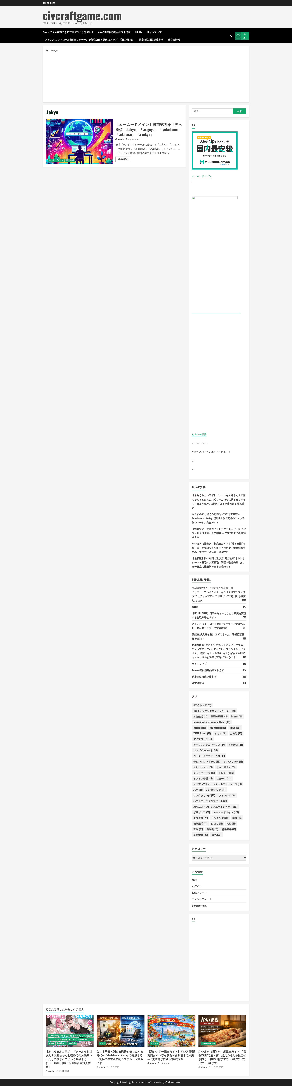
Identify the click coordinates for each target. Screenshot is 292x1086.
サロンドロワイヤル (206, 761)
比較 (231, 823)
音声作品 (72, 1043)
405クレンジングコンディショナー (214, 711)
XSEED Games (202, 733)
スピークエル (203, 767)
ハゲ (198, 789)
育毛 (198, 829)
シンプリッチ (233, 761)
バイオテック (215, 789)
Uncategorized (208, 1043)
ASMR (51, 1043)
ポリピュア (201, 812)
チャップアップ (204, 773)
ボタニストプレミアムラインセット (215, 806)
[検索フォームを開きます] (231, 36)
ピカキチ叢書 (199, 434)
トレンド (226, 773)
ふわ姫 (236, 733)
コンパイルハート (205, 750)
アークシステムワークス (209, 744)
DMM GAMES (219, 716)
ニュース (223, 778)
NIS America (218, 727)
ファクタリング (204, 795)
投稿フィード (199, 892)
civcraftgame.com (82, 15)
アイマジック (202, 739)
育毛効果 (229, 829)
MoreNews (174, 1082)
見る (244, 36)
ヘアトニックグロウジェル (210, 801)
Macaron (199, 727)
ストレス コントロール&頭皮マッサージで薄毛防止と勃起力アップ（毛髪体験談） (89, 39)
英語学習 (200, 835)
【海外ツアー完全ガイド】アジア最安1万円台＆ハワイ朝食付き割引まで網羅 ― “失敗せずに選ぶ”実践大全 (219, 533)
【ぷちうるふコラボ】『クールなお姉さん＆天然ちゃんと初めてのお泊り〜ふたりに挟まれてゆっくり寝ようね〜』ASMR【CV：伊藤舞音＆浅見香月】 (69, 1059)
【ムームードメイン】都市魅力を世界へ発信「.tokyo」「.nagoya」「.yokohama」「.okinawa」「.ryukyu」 (79, 141)
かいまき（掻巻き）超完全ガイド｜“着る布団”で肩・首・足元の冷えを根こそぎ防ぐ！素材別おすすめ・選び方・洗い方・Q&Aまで (218, 547)
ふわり (220, 733)
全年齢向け (61, 1043)
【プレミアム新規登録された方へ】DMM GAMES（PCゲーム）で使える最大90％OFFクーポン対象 (90, 1039)
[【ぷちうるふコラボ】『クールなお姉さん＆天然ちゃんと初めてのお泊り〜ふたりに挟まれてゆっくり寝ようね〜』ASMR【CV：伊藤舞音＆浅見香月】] (70, 1031)
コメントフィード (201, 899)
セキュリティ (225, 767)
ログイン (197, 886)
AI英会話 (200, 716)
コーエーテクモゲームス (209, 756)
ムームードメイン (56, 160)
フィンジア (227, 795)
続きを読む (124, 159)
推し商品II (70, 160)
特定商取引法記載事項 (151, 39)
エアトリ (154, 1043)
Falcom (236, 716)
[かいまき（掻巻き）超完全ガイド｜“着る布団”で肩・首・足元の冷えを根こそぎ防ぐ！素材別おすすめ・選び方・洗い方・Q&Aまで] (222, 1031)
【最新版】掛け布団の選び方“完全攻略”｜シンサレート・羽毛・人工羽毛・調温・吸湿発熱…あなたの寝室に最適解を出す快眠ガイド (218, 562)
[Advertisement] (146, 77)
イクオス (235, 744)
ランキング (220, 818)
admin (121, 139)
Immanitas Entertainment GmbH (211, 722)
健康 (237, 818)
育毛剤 (212, 829)
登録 (194, 880)
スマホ (102, 1043)
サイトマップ (154, 32)
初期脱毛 (200, 823)
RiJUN (235, 727)
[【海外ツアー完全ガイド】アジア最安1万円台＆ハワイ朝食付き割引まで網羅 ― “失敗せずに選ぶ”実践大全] (171, 1031)
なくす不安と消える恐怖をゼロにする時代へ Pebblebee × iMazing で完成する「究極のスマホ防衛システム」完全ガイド (218, 518)
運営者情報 (174, 39)
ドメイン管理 (203, 778)
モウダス (200, 818)
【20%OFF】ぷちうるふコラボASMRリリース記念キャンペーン (75, 1035)
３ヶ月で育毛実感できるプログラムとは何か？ (68, 32)
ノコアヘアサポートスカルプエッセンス (217, 784)
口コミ (217, 823)
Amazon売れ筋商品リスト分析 (114, 32)
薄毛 (216, 835)
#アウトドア (202, 705)
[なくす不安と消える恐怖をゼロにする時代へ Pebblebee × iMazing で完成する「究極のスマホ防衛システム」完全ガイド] (120, 1031)
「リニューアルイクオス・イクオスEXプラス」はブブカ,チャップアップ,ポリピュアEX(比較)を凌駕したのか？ (219, 596)
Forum (138, 32)
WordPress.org (199, 905)
